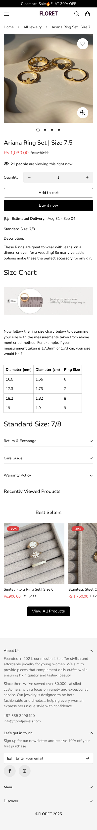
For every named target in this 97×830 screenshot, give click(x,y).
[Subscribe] (87, 758)
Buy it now (48, 205)
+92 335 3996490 (19, 715)
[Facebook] (10, 771)
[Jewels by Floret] (48, 14)
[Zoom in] (82, 112)
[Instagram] (25, 771)
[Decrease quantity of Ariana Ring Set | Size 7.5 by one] (29, 177)
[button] (87, 14)
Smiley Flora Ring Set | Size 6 (28, 589)
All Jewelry (32, 27)
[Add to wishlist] (82, 43)
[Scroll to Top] (88, 804)
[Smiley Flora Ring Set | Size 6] (34, 553)
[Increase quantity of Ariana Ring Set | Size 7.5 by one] (87, 177)
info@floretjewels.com (22, 721)
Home (9, 27)
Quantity (11, 177)
